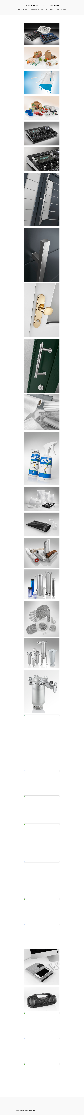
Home (20, 9)
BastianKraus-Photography (42, 5)
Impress (27, 1110)
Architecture (35, 9)
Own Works (49, 9)
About (57, 9)
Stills (42, 9)
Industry (26, 9)
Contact (63, 9)
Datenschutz (32, 1110)
